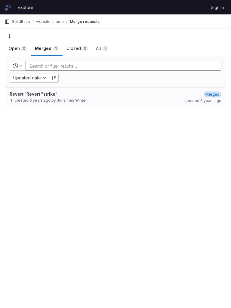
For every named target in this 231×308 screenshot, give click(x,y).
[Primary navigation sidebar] (7, 21)
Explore (25, 7)
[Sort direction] (54, 78)
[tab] (18, 48)
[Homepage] (8, 7)
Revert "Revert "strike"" (35, 94)
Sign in (217, 7)
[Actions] (9, 36)
